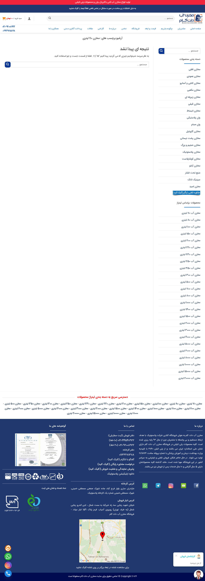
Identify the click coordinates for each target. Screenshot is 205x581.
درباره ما (112, 29)
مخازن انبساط (193, 111)
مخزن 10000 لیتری (116, 413)
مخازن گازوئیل (193, 132)
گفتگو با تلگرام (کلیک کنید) (121, 460)
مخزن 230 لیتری (87, 404)
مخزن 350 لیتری (31, 404)
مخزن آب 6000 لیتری (190, 351)
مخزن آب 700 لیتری (190, 289)
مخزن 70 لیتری (194, 404)
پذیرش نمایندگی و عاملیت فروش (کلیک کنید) (111, 469)
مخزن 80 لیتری (177, 404)
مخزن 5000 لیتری (40, 409)
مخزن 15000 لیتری (96, 413)
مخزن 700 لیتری (192, 409)
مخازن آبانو (194, 166)
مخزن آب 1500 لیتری (190, 316)
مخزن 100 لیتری (160, 404)
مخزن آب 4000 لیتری (190, 337)
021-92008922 (8, 26)
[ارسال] (49, 18)
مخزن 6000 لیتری (20, 409)
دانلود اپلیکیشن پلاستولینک (120, 474)
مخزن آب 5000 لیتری (189, 344)
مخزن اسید (194, 187)
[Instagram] (8, 565)
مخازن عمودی (193, 76)
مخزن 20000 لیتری (76, 413)
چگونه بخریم (166, 29)
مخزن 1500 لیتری (117, 409)
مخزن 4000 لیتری (59, 409)
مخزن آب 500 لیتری (190, 282)
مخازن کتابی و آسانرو (190, 83)
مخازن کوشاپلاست (191, 159)
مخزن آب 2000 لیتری (190, 323)
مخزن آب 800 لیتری (190, 296)
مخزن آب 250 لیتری (190, 261)
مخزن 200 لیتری (124, 404)
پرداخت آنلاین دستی (73, 29)
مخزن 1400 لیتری (136, 409)
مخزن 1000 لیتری (156, 409)
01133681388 (126, 455)
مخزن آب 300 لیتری (190, 275)
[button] (29, 18)
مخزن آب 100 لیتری (190, 227)
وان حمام (195, 125)
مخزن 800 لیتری (174, 409)
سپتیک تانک (194, 180)
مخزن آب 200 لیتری (190, 241)
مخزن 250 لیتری (69, 404)
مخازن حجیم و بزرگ (190, 145)
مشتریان (181, 29)
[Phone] (8, 573)
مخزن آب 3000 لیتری (189, 330)
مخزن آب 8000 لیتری (189, 358)
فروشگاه (135, 29)
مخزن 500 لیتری (13, 404)
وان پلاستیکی (193, 118)
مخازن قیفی (194, 104)
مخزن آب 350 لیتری (190, 268)
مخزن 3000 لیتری (79, 409)
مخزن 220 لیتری (106, 404)
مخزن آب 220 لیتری (190, 247)
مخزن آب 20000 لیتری (189, 378)
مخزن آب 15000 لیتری (189, 371)
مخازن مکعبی (193, 90)
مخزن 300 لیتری (50, 404)
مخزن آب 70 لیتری (191, 213)
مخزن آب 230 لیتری (190, 254)
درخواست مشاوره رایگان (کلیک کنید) (116, 464)
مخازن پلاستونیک (191, 152)
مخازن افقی (194, 70)
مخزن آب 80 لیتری (191, 220)
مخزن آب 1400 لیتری (190, 309)
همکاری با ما (54, 29)
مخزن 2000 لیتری (98, 409)
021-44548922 (126, 440)
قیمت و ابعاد (150, 29)
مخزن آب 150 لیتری (190, 234)
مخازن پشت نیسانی (190, 138)
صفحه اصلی (195, 29)
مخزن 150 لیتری (142, 404)
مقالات (90, 29)
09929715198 (9, 31)
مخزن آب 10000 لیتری (189, 365)
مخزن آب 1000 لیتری (190, 303)
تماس (124, 29)
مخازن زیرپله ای (192, 97)
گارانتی (101, 29)
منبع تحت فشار (192, 173)
